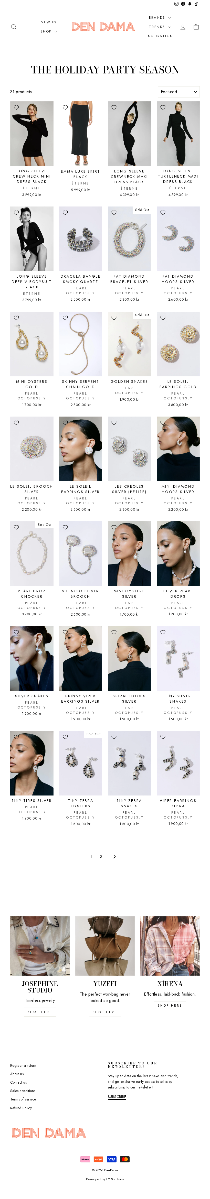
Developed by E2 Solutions (105, 1179)
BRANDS (158, 17)
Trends (158, 26)
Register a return (23, 1065)
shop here (40, 1012)
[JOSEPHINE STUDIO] (40, 946)
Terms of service (23, 1099)
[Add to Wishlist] (16, 107)
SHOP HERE (105, 1012)
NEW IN (49, 22)
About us (17, 1073)
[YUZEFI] (105, 946)
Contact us (18, 1082)
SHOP (47, 31)
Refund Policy (21, 1107)
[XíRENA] (170, 946)
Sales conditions (22, 1090)
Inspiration (160, 36)
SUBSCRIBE (117, 1096)
